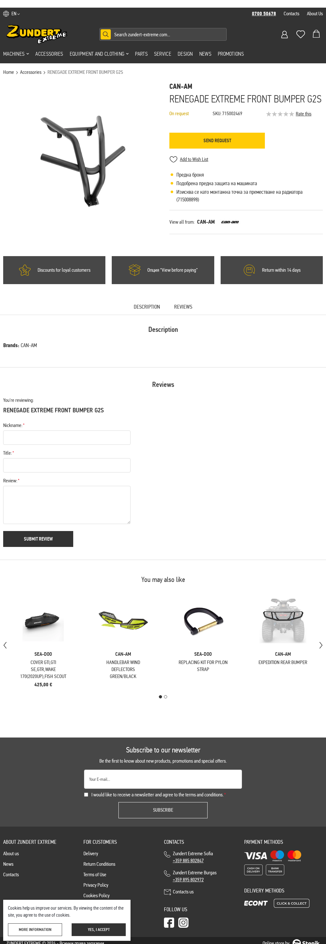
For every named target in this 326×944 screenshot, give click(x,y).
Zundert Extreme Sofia (194, 857)
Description (147, 307)
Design (185, 54)
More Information (35, 929)
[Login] (284, 34)
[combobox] (163, 34)
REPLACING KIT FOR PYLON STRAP (203, 665)
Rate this (303, 114)
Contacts (291, 13)
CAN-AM (206, 222)
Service (162, 54)
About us (11, 853)
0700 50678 (264, 13)
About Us (315, 13)
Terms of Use (94, 874)
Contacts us (183, 892)
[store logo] (36, 34)
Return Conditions (99, 864)
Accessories (49, 54)
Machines (14, 54)
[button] (15, 13)
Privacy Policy (95, 885)
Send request (217, 140)
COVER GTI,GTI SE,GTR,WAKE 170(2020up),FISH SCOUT (43, 669)
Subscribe (163, 810)
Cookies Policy (96, 895)
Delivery (90, 853)
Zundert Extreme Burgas (194, 876)
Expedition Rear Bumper (283, 662)
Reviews (183, 307)
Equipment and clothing (97, 54)
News (205, 54)
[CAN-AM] (230, 222)
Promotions (231, 54)
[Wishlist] (300, 34)
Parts (141, 54)
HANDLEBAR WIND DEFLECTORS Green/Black (123, 669)
